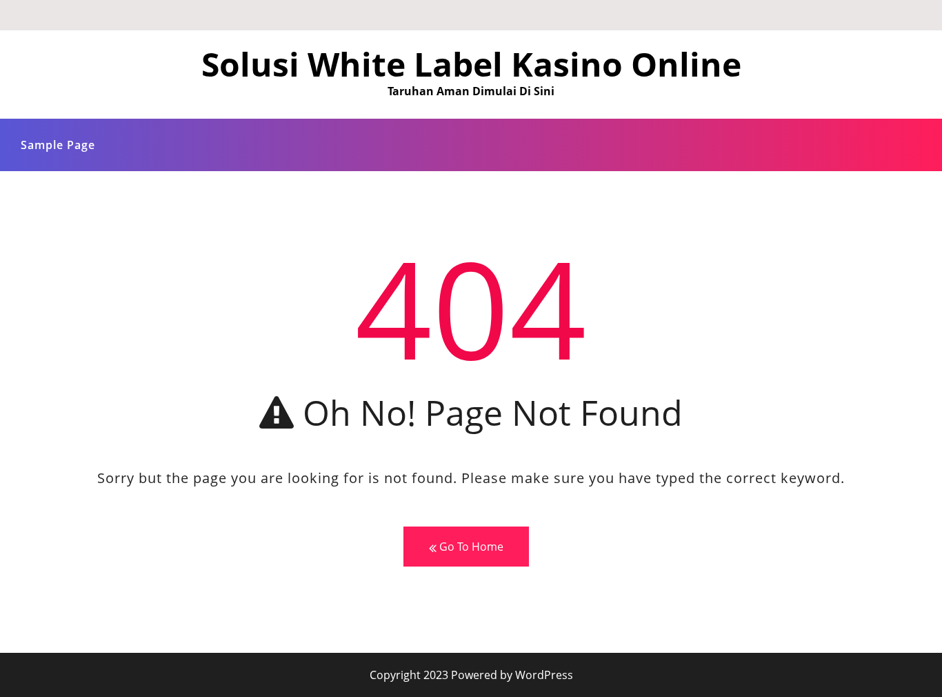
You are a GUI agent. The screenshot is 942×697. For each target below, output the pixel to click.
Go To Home (470, 546)
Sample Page (58, 145)
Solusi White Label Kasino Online (471, 63)
